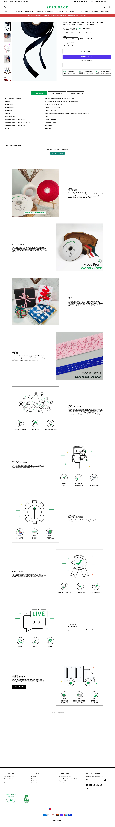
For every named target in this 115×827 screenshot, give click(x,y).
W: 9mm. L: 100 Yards (70, 38)
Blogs (32, 778)
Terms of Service (63, 785)
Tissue (38, 11)
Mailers (28, 11)
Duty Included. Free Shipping (70, 29)
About (12, 1)
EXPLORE (16, 750)
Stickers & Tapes (8, 778)
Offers (95, 11)
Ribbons (84, 11)
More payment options (86, 60)
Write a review (57, 153)
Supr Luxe (9, 11)
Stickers (49, 11)
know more (19, 686)
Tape (59, 11)
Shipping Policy (75, 93)
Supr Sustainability (57, 93)
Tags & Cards (71, 11)
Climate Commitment (21, 1)
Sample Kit (105, 11)
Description (87, 65)
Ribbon (6, 783)
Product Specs (39, 93)
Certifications (35, 783)
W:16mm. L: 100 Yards (86, 38)
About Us (33, 776)
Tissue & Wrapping (9, 776)
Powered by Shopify (57, 820)
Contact (6, 1)
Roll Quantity (68, 43)
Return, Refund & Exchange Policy (68, 778)
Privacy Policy (62, 783)
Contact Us (34, 781)
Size (64, 36)
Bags (18, 11)
